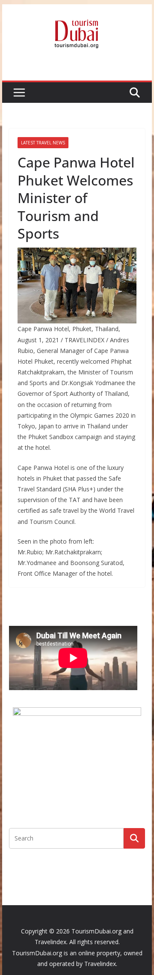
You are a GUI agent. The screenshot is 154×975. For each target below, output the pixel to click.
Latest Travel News (43, 143)
